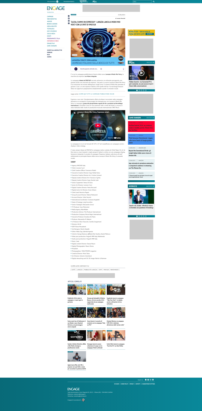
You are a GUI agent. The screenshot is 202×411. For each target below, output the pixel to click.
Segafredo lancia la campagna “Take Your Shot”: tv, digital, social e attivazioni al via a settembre (115, 301)
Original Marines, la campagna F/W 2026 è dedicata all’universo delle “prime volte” (115, 323)
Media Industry (52, 26)
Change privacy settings (148, 384)
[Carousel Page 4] (143, 90)
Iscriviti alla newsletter (54, 50)
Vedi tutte (149, 186)
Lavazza (79, 270)
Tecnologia (50, 29)
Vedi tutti (149, 62)
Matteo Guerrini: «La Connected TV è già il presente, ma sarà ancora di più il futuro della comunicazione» (141, 84)
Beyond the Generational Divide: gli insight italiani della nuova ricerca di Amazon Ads (140, 153)
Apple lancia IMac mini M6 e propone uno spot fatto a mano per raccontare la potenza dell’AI (77, 367)
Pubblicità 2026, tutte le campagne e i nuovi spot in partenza (75, 300)
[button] (154, 1)
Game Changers (52, 46)
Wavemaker (114, 270)
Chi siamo (116, 384)
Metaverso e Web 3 (53, 41)
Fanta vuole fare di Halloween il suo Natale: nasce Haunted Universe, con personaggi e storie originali (77, 324)
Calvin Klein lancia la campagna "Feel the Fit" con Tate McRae (115, 345)
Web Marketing (52, 19)
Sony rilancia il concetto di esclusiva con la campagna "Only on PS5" (96, 323)
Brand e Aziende (52, 24)
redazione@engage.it (79, 394)
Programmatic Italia (53, 38)
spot (100, 270)
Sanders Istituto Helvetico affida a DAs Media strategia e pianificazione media (77, 346)
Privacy (132, 384)
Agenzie (49, 21)
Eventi (49, 36)
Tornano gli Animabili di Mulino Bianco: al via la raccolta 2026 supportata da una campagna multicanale (96, 301)
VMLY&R (106, 270)
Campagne (50, 16)
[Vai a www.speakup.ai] (123, 69)
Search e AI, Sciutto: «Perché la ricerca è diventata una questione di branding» (141, 206)
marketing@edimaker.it (80, 396)
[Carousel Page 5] (145, 90)
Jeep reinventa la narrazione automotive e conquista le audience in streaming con (141, 165)
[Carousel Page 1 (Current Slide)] (137, 90)
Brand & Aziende (72, 307)
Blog (48, 55)
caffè (73, 270)
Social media (51, 34)
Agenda (49, 57)
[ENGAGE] (56, 8)
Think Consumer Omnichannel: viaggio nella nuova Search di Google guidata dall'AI (141, 140)
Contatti (138, 384)
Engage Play (51, 43)
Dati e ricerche (52, 31)
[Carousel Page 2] (139, 90)
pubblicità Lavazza (90, 270)
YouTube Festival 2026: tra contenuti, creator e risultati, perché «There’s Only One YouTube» (141, 127)
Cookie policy (124, 384)
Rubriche (49, 52)
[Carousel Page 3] (141, 90)
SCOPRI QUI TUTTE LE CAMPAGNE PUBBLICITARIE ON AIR (96, 94)
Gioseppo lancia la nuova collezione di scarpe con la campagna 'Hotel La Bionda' (95, 346)
